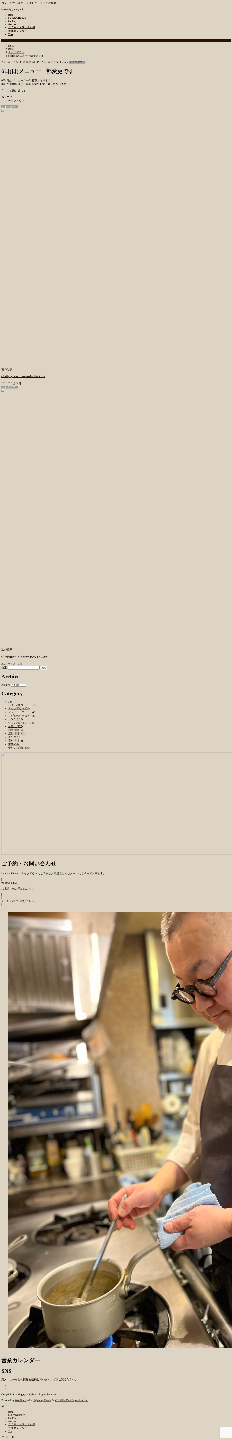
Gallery (12, 1417)
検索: (4, 667)
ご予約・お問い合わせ (21, 1424)
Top (10, 1431)
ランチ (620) (15, 719)
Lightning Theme (42, 1400)
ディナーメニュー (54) (21, 712)
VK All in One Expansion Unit (71, 1400)
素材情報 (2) (15, 740)
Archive (5, 684)
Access (12, 1421)
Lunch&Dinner (16, 1414)
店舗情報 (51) (16, 729)
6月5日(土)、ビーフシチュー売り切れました (23, 376)
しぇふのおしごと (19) (21, 704)
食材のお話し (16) (19, 747)
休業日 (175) (15, 726)
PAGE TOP (7, 1437)
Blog (10, 1411)
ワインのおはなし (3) (21, 722)
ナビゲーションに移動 (42, 3)
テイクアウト (77, 62)
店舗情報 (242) (16, 733)
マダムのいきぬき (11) (21, 715)
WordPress (20, 1400)
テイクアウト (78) (19, 708)
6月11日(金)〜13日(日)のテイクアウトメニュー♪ (25, 656)
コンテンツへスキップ (15, 3)
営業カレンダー (17, 1427)
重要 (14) (13, 744)
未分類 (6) (14, 737)
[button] (116, 887)
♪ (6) (10, 701)
